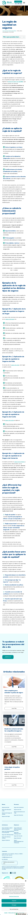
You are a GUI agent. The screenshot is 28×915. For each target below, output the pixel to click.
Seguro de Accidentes (19, 807)
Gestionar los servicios (14, 896)
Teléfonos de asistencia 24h (8, 863)
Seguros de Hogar (6, 816)
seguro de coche (9, 420)
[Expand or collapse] (24, 37)
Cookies (6, 912)
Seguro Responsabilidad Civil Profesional (18, 841)
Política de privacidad (13, 912)
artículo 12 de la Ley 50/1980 (15, 81)
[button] (25, 881)
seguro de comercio (19, 461)
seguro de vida (15, 365)
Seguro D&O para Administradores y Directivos (18, 829)
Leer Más (14, 708)
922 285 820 (18, 3)
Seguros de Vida (17, 809)
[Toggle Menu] (24, 2)
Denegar (14, 905)
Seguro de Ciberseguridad (7, 834)
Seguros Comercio (6, 840)
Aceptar (14, 900)
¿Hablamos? (8, 656)
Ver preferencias (14, 909)
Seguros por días (5, 807)
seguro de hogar (9, 319)
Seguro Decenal (17, 838)
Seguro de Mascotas (18, 815)
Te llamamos (18, 1)
